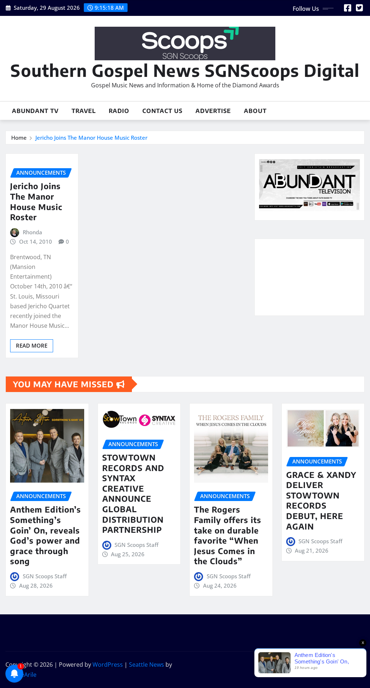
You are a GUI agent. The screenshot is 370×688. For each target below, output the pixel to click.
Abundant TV (35, 110)
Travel (84, 110)
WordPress (107, 665)
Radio (119, 110)
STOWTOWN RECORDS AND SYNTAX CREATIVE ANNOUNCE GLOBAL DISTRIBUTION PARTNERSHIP (133, 493)
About (255, 110)
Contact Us (162, 110)
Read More (31, 345)
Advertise (213, 110)
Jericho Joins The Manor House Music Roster (91, 137)
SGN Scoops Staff (44, 576)
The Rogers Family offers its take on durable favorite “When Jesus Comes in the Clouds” (227, 535)
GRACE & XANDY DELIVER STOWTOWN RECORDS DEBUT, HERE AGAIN (321, 500)
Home (19, 137)
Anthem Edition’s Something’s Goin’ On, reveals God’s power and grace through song (45, 535)
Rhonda (32, 232)
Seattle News (146, 665)
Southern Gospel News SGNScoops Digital (185, 70)
